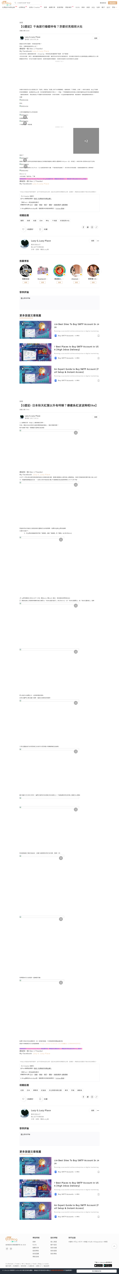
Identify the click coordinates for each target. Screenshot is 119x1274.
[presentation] (19, 271)
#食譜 (85, 1242)
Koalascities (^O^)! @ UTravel (43, 279)
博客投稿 (36, 1256)
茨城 (72, 1090)
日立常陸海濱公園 (55, 1090)
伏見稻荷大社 (65, 220)
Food (35, 1264)
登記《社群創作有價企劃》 (43, 199)
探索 (45, 7)
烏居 (34, 220)
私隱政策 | (32, 1266)
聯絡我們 (47, 1266)
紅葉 (22, 1090)
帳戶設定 (53, 1245)
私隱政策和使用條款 (57, 1270)
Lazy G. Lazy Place (41, 474)
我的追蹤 (53, 1250)
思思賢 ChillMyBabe (93, 279)
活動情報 (65, 205)
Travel (18, 1264)
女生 (93, 7)
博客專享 (68, 7)
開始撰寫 (113, 3)
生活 (108, 7)
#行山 (75, 1242)
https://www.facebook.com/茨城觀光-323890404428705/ (60, 1043)
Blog (41, 1264)
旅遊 (88, 7)
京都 (28, 220)
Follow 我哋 (60, 208)
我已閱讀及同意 (96, 1271)
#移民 (105, 1242)
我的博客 (53, 1253)
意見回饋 (36, 1253)
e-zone (46, 1264)
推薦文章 (52, 7)
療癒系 (79, 1090)
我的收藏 (53, 1247)
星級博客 (60, 7)
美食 (83, 7)
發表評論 (25, 298)
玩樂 (98, 7)
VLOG (78, 7)
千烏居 (54, 220)
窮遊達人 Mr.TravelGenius (59, 279)
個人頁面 (53, 1242)
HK (24, 1264)
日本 (41, 220)
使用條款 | (24, 1266)
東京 (66, 1090)
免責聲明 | (17, 1266)
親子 (103, 7)
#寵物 (71, 1242)
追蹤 (95, 38)
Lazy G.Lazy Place (32, 37)
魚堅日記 (25, 279)
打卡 (31, 205)
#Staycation (98, 1242)
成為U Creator (34, 7)
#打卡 (80, 1242)
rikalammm (76, 279)
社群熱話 (22, 7)
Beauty (29, 1264)
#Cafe (90, 1242)
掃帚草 (35, 1090)
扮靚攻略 (57, 205)
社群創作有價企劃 (8, 7)
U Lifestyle (10, 1264)
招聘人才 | (40, 1266)
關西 (22, 220)
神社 (47, 220)
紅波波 (43, 1090)
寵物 (50, 205)
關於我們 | (9, 1266)
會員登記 (103, 3)
